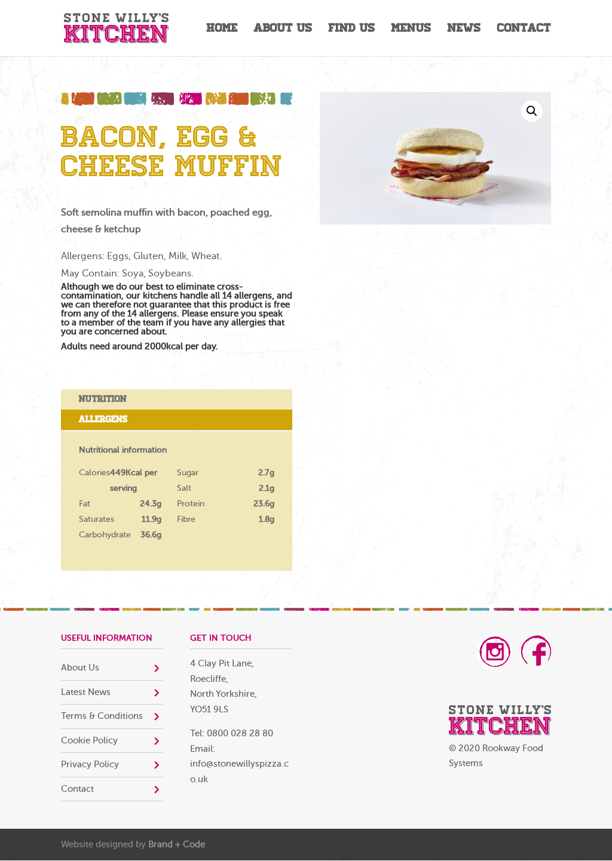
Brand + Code (176, 845)
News (464, 29)
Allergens (103, 419)
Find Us (352, 29)
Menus (411, 29)
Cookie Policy (89, 741)
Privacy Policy (90, 764)
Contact (524, 29)
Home (222, 29)
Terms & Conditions (102, 716)
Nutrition (103, 398)
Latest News (86, 692)
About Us (283, 29)
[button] (532, 111)
